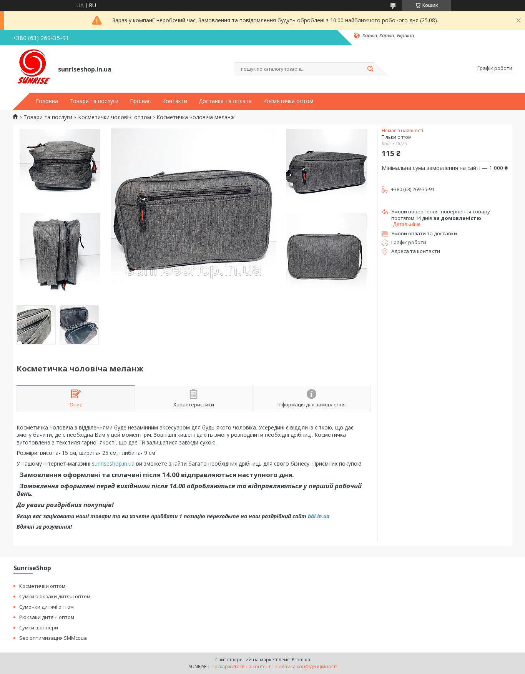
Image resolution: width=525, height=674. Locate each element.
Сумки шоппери (38, 627)
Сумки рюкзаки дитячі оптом (54, 596)
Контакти (174, 101)
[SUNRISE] (32, 68)
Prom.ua (301, 659)
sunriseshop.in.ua (113, 463)
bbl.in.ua (318, 516)
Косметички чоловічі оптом (114, 117)
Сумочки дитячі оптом (46, 606)
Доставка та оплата (225, 101)
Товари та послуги (94, 101)
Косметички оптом (288, 101)
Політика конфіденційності (306, 666)
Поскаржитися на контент (241, 666)
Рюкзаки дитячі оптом (46, 617)
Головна (47, 101)
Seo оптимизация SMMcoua (53, 637)
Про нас (140, 101)
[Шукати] (370, 69)
